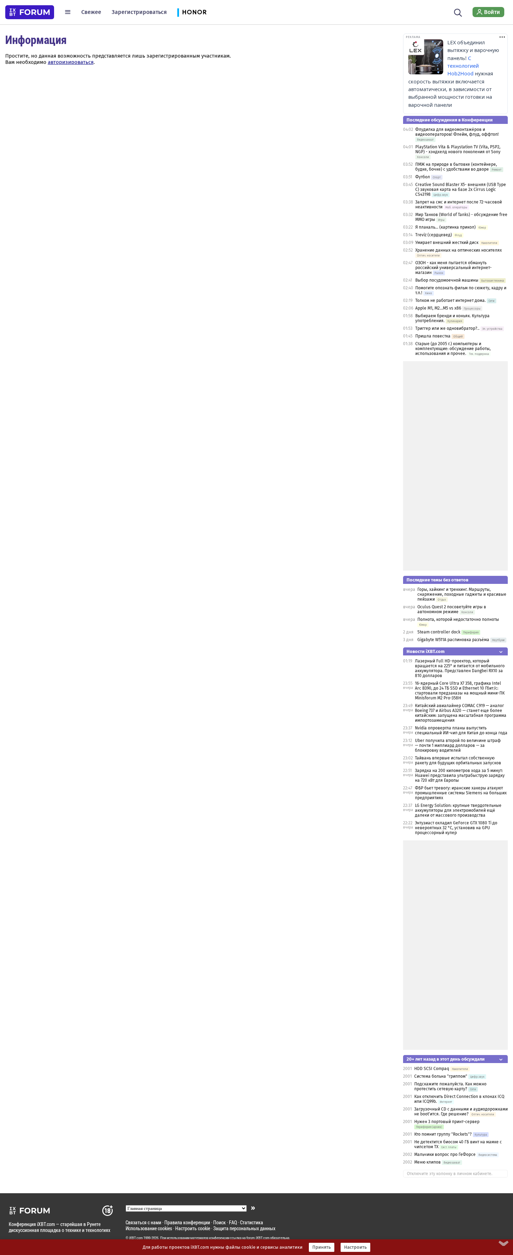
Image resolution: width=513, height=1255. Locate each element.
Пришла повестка (433, 336)
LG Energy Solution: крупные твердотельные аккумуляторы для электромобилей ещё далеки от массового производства (458, 810)
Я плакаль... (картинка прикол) (445, 227)
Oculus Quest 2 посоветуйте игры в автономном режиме (451, 609)
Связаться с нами (143, 1222)
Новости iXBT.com (426, 651)
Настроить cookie (192, 1228)
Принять (321, 1247)
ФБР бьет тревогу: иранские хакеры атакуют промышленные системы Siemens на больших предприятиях (461, 793)
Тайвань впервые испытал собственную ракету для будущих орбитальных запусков (458, 760)
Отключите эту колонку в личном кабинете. (449, 1173)
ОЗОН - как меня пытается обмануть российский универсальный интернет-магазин (453, 267)
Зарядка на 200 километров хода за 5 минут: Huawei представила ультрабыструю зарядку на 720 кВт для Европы (460, 775)
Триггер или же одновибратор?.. (447, 328)
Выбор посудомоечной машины (446, 280)
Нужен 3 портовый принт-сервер (446, 1121)
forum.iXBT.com (257, 1237)
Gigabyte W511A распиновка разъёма (453, 639)
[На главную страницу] (29, 12)
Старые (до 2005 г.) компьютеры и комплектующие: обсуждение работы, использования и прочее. (453, 348)
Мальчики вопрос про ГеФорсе (445, 1154)
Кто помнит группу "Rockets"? (443, 1134)
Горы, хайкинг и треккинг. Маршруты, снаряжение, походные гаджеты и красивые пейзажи (461, 594)
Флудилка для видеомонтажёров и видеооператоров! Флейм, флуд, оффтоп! (457, 132)
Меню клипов (427, 1162)
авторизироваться (71, 62)
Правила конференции (187, 1222)
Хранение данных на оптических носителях (458, 250)
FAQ (233, 1222)
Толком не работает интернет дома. (450, 300)
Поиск (219, 1222)
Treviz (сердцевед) (433, 234)
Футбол (422, 176)
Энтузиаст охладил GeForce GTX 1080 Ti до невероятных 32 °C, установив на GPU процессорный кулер (456, 827)
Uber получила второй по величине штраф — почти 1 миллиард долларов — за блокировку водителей (458, 745)
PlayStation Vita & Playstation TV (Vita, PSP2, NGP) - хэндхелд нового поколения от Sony (457, 149)
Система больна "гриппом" (440, 1076)
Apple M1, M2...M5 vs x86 (438, 308)
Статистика (251, 1222)
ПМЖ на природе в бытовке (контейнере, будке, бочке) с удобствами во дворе (456, 167)
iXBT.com (136, 1237)
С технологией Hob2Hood (463, 66)
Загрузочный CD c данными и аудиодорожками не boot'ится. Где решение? (461, 1111)
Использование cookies (149, 1228)
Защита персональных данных (244, 1228)
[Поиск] (458, 11)
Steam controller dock (438, 632)
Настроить (355, 1247)
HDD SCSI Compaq (431, 1068)
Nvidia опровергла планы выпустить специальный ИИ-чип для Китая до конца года (461, 730)
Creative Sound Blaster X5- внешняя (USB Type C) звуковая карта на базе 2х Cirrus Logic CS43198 (460, 189)
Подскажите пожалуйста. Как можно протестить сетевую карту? (450, 1086)
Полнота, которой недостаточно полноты (458, 619)
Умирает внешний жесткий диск (446, 242)
